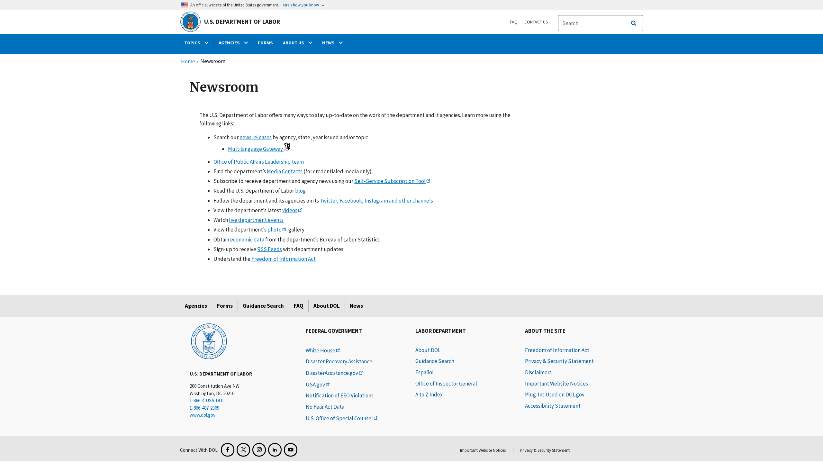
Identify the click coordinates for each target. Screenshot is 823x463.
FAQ (514, 22)
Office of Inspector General (446, 383)
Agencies (196, 305)
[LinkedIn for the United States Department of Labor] (275, 450)
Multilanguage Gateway (256, 148)
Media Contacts (285, 171)
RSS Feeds (269, 249)
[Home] (209, 341)
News (356, 305)
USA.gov (315, 384)
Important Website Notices (556, 383)
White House (320, 350)
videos (289, 210)
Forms (225, 305)
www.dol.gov (202, 415)
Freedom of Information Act (283, 258)
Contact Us (536, 22)
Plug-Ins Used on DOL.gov (554, 394)
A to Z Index (429, 394)
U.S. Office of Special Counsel (339, 418)
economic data (247, 239)
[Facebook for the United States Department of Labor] (227, 450)
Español (424, 372)
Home (188, 61)
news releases (256, 137)
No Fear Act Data (325, 406)
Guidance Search (263, 305)
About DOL (326, 305)
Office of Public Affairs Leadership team (258, 161)
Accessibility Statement (553, 405)
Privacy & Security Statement (559, 361)
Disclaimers (538, 372)
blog (300, 190)
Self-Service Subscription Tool (390, 181)
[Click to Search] (633, 23)
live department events (256, 219)
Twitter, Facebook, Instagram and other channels (376, 200)
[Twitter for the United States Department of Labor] (243, 450)
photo (274, 229)
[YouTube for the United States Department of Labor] (290, 450)
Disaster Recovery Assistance (339, 361)
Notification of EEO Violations (340, 395)
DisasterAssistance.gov (332, 373)
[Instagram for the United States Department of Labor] (259, 450)
